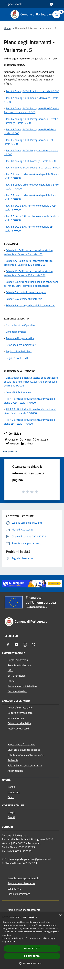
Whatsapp (42, 439)
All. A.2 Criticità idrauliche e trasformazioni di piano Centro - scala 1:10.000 (30, 411)
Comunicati (14, 792)
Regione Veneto (13, 4)
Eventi (11, 817)
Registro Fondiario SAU (19, 351)
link (13, 941)
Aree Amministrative (19, 665)
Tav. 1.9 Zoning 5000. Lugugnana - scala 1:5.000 (33, 167)
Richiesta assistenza (19, 894)
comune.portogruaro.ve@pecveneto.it (29, 859)
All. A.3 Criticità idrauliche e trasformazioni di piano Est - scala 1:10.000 (30, 422)
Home (7, 28)
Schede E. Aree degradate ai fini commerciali (30, 305)
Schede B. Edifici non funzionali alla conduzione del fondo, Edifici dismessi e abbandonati (31, 284)
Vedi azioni (8, 451)
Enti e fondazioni (17, 676)
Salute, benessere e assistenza (25, 765)
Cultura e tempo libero (20, 713)
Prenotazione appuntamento (23, 878)
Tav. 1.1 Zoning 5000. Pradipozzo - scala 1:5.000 (32, 91)
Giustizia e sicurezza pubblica (24, 750)
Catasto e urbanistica (19, 723)
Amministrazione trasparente (24, 910)
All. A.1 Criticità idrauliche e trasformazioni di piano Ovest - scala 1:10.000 (30, 401)
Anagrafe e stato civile (20, 707)
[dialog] (32, 940)
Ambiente (13, 760)
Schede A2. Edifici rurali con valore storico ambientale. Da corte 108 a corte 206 (28, 263)
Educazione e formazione (21, 744)
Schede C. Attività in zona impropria (26, 292)
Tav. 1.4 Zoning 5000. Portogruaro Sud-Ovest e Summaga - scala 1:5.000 (31, 121)
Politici (11, 681)
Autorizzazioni (15, 771)
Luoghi (11, 812)
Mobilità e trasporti (18, 728)
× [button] (60, 915)
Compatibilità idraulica (18, 392)
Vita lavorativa (16, 718)
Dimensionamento (16, 332)
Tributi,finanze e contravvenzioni (26, 755)
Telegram (14, 443)
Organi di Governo (18, 660)
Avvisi (11, 797)
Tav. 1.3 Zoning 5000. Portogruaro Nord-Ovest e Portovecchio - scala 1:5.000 (31, 110)
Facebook (13, 439)
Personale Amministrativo (22, 686)
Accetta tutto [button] (32, 948)
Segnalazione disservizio (21, 883)
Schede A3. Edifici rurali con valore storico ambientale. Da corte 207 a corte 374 (28, 273)
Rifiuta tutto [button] (32, 956)
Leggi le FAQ (14, 889)
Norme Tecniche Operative (20, 325)
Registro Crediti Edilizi (18, 358)
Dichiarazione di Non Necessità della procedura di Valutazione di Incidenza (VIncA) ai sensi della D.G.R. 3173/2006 (31, 381)
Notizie (11, 787)
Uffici (10, 670)
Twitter (27, 439)
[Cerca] (57, 14)
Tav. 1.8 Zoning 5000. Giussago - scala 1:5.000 (31, 161)
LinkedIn (29, 443)
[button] (32, 963)
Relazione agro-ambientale (21, 345)
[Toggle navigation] (7, 14)
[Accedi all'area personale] (51, 4)
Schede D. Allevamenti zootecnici (24, 299)
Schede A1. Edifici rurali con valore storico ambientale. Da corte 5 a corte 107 (28, 252)
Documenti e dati (17, 691)
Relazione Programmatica (20, 338)
